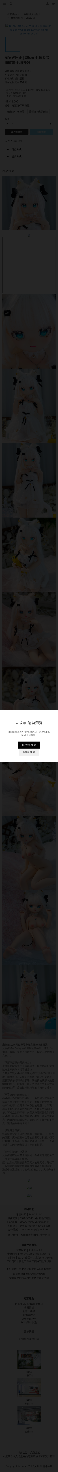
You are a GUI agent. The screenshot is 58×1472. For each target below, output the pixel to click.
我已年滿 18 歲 (29, 745)
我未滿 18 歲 (29, 752)
